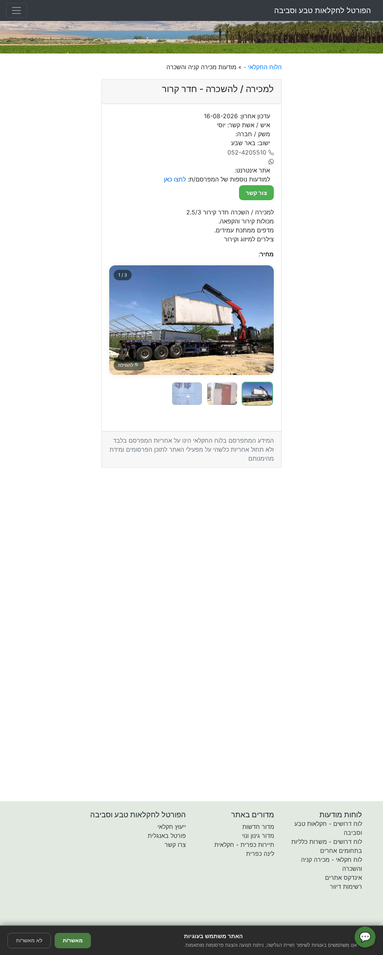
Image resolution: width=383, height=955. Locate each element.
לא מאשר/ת (29, 940)
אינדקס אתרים (343, 877)
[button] (147, 920)
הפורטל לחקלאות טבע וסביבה (322, 10)
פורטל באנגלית (167, 835)
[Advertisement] (335, 174)
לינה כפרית (260, 853)
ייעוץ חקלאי (171, 826)
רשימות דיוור (346, 886)
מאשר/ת (73, 940)
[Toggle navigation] (16, 10)
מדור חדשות (258, 826)
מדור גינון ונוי (258, 835)
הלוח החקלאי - (262, 67)
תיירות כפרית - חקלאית (244, 844)
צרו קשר (175, 844)
